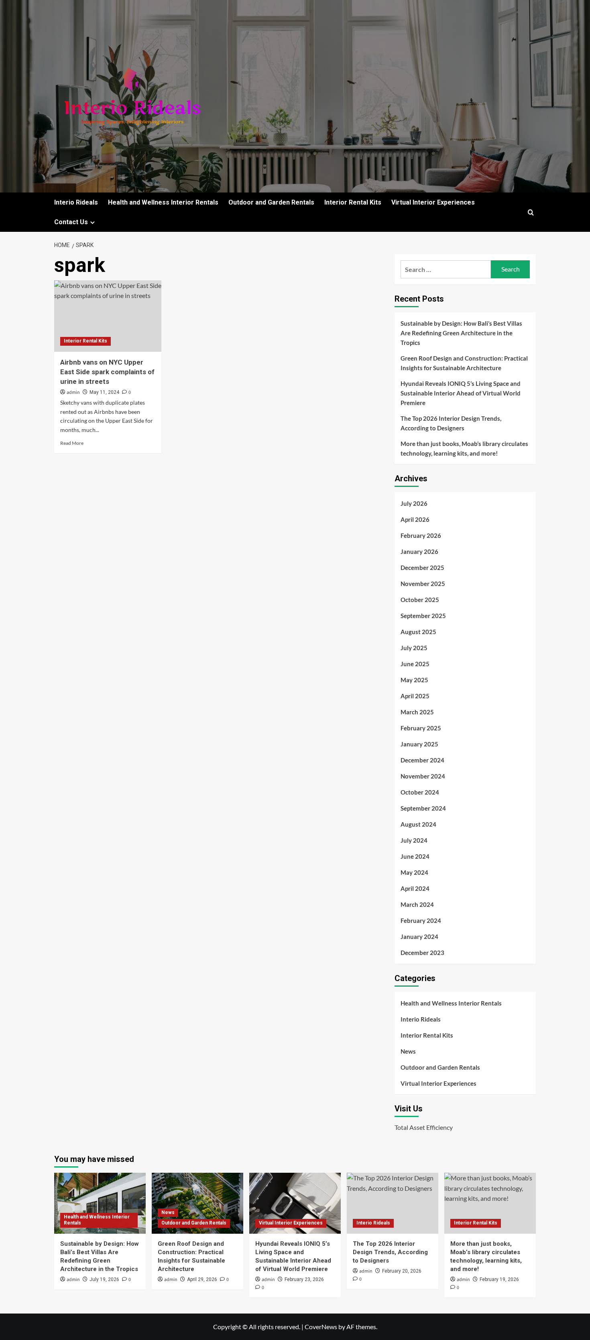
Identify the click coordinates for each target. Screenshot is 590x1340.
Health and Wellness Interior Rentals (163, 202)
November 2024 (423, 776)
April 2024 (415, 888)
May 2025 (414, 679)
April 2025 (415, 695)
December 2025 (422, 567)
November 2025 (423, 583)
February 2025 (421, 728)
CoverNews (321, 1326)
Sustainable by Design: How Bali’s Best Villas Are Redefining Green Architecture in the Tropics (461, 333)
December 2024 (422, 760)
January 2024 (419, 936)
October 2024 (420, 792)
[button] (531, 212)
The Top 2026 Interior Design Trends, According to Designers (451, 423)
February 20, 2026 (401, 1271)
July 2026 (414, 503)
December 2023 (422, 952)
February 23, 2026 (304, 1279)
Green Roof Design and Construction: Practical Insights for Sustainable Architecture (464, 363)
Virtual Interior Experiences (433, 202)
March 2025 (417, 712)
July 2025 (414, 647)
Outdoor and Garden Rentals (271, 202)
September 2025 (423, 615)
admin (73, 392)
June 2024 (415, 856)
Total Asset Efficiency (424, 1127)
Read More (71, 443)
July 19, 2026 (104, 1279)
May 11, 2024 (104, 392)
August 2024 (418, 824)
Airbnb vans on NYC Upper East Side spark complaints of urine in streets (107, 371)
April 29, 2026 (202, 1279)
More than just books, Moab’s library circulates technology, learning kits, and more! (464, 448)
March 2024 (417, 904)
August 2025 (418, 631)
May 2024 (414, 872)
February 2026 (421, 535)
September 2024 (423, 808)
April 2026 (415, 519)
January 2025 (419, 744)
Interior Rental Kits (352, 202)
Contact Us (71, 222)
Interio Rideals (76, 202)
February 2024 (421, 920)
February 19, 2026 (499, 1279)
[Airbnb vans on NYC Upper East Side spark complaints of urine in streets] (107, 316)
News (408, 1051)
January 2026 (419, 551)
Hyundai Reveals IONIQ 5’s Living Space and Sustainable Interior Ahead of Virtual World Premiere (461, 393)
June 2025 (415, 663)
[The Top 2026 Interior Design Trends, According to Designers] (392, 1203)
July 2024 (414, 840)
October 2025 (420, 599)
